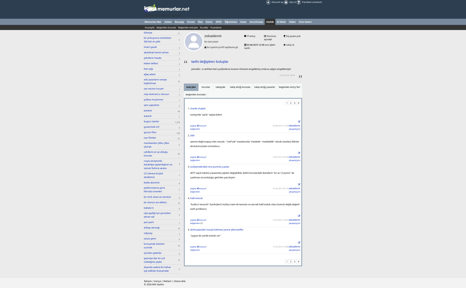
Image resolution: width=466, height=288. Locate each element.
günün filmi (150, 132)
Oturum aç (277, 2)
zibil (192, 135)
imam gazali (150, 47)
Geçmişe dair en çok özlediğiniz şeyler (154, 260)
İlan (200, 21)
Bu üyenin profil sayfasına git (222, 47)
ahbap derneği (152, 227)
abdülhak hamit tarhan (156, 52)
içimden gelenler (153, 253)
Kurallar (204, 27)
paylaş (193, 125)
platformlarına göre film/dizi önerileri (154, 189)
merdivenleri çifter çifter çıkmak (156, 145)
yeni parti (149, 222)
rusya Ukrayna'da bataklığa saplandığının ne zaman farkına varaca (158, 164)
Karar (209, 21)
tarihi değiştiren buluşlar (209, 61)
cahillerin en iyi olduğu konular (156, 153)
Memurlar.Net (153, 21)
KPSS (219, 21)
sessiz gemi (150, 238)
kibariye (148, 32)
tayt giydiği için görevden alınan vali (157, 215)
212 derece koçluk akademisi (153, 175)
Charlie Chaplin (198, 108)
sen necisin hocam (154, 88)
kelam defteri (151, 63)
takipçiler (221, 87)
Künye (157, 281)
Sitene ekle (179, 281)
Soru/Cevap (256, 21)
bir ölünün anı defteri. (155, 202)
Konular (206, 87)
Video (292, 21)
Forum (191, 21)
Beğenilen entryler (188, 27)
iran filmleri (150, 137)
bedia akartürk (152, 182)
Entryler (191, 87)
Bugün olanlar (151, 121)
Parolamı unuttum (311, 2)
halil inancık (196, 198)
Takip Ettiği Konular (240, 87)
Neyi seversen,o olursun (156, 94)
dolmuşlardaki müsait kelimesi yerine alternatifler (217, 229)
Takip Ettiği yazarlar (264, 87)
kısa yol (202, 125)
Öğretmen (231, 21)
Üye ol (292, 2)
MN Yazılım (158, 284)
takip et (290, 44)
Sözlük (270, 21)
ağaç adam (150, 74)
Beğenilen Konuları (196, 94)
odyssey (148, 233)
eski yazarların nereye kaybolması (155, 81)
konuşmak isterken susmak (154, 245)
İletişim (148, 281)
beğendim (195, 129)
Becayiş (179, 21)
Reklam (167, 281)
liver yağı (148, 68)
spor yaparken (151, 105)
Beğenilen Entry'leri (289, 87)
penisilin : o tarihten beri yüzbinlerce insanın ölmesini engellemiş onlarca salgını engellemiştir (241, 69)
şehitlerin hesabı (152, 57)
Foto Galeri (305, 21)
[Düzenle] (299, 121)
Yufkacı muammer (153, 99)
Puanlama (215, 27)
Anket (168, 21)
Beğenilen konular (166, 27)
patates (148, 110)
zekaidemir (294, 125)
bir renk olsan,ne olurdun (157, 196)
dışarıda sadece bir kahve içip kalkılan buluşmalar (157, 269)
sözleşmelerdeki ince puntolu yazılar (209, 166)
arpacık (148, 116)
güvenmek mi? (151, 126)
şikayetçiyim (294, 129)
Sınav (243, 21)
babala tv (149, 207)
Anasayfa (150, 27)
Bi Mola (281, 21)
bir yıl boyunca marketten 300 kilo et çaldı (157, 39)
